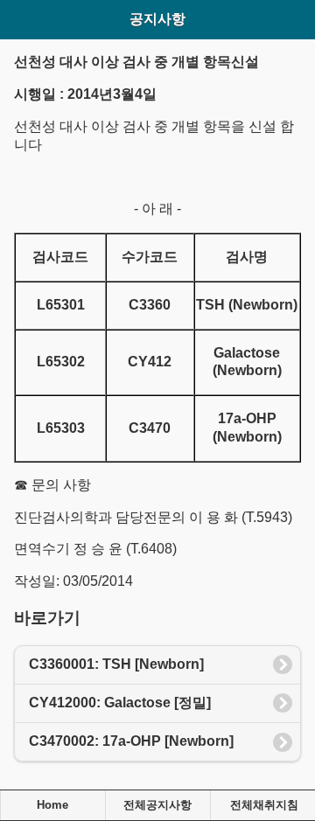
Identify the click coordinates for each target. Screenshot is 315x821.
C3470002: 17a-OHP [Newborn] (131, 741)
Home (52, 805)
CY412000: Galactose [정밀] (120, 702)
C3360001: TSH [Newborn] (116, 664)
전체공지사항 (157, 805)
